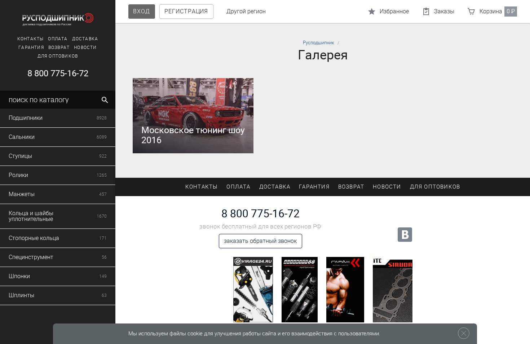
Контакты (30, 38)
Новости (85, 47)
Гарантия (31, 47)
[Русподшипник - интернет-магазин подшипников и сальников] (57, 19)
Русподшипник (318, 42)
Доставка (85, 38)
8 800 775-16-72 (57, 73)
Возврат (59, 47)
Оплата (57, 38)
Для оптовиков (57, 56)
